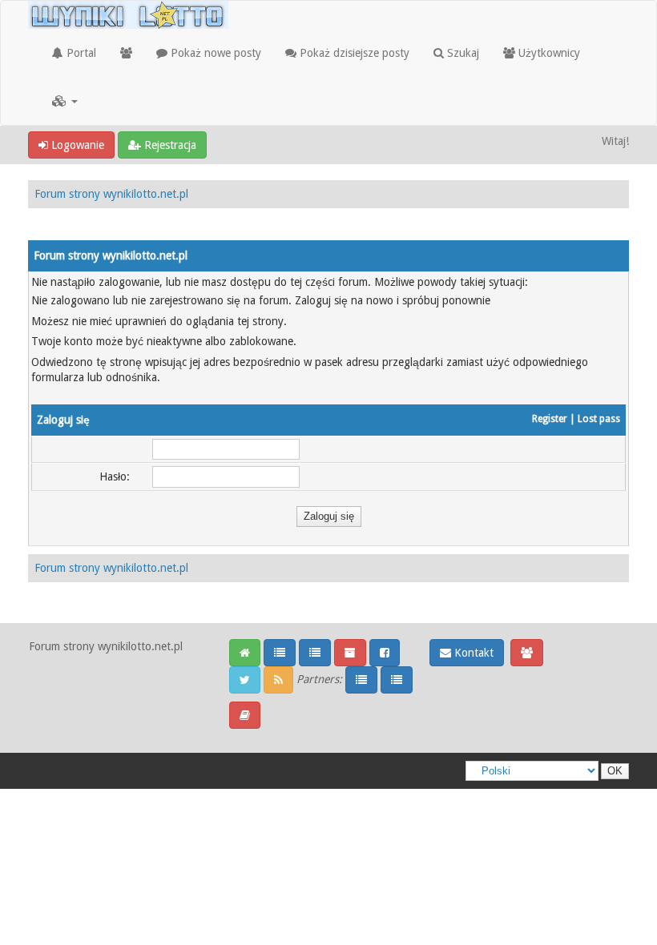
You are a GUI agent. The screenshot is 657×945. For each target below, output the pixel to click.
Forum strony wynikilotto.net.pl (111, 193)
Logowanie (76, 145)
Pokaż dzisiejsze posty (352, 52)
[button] (65, 101)
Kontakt (472, 652)
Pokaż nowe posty (214, 52)
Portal (79, 52)
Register (549, 418)
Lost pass (599, 418)
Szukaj (461, 52)
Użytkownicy (547, 52)
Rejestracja (168, 145)
